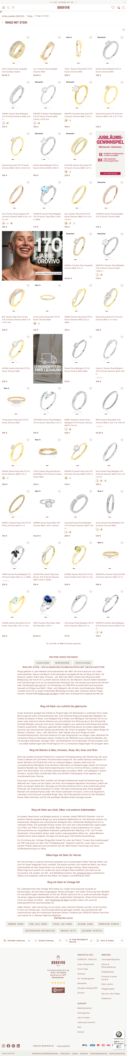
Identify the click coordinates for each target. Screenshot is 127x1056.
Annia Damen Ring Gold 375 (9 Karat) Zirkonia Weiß (46, 318)
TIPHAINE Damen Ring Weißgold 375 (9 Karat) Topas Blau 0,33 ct (47, 421)
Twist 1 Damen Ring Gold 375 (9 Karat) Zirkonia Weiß (78, 70)
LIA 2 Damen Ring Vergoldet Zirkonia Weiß (45, 70)
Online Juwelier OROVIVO (13, 16)
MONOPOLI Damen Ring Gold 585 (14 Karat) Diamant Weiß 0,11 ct (110, 575)
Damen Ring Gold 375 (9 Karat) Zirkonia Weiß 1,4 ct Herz (109, 318)
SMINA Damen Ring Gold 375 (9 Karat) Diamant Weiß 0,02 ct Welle (78, 319)
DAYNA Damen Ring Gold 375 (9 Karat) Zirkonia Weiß (16, 369)
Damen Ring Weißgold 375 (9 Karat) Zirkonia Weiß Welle (77, 369)
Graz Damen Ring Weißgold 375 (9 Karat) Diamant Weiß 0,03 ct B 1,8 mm (110, 474)
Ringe (30, 16)
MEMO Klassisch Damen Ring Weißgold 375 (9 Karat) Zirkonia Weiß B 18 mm (78, 422)
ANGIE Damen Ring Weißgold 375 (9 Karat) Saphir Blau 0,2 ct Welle (16, 575)
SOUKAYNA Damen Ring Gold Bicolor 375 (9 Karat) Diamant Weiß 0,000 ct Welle (46, 577)
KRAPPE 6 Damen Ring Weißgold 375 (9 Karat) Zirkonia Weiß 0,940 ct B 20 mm (47, 116)
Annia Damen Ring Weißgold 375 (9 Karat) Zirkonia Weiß (110, 524)
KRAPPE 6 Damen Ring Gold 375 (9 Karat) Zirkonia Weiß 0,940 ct (78, 472)
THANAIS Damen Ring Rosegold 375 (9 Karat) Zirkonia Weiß (109, 215)
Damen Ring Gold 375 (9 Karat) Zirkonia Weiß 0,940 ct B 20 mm (16, 166)
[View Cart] (123, 7)
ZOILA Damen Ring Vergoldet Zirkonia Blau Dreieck (14, 70)
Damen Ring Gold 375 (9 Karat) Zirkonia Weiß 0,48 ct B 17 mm (109, 115)
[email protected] (63, 1046)
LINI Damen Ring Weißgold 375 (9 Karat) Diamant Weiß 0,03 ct (79, 624)
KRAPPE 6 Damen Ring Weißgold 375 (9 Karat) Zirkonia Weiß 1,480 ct (110, 268)
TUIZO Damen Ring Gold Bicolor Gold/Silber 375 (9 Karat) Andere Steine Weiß (47, 474)
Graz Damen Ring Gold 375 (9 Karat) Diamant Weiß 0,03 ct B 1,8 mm (77, 216)
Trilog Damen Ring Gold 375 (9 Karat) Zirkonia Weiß (15, 421)
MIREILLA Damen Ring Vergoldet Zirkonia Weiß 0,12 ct (78, 266)
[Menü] (123, 1031)
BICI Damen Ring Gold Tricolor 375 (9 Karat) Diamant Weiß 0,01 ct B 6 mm (16, 319)
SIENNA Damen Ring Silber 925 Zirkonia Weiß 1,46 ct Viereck (46, 524)
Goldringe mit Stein (59, 900)
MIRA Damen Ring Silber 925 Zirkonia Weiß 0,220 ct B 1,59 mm (110, 421)
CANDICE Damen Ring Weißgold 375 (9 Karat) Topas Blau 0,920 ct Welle (47, 216)
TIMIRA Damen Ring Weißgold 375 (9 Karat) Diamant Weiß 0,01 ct (16, 116)
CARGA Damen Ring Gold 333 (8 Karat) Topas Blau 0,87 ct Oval (16, 624)
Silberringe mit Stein (48, 693)
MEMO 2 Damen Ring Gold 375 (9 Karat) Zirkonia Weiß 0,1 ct (16, 524)
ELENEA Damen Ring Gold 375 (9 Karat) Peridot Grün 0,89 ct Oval (78, 575)
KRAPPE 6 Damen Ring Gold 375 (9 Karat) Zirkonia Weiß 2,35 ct (78, 115)
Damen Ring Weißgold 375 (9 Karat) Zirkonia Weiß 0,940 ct (46, 166)
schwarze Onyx (84, 873)
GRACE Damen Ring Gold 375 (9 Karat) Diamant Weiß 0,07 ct (16, 472)
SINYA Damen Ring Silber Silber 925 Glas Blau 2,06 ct (46, 624)
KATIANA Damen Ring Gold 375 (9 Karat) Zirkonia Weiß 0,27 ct (78, 166)
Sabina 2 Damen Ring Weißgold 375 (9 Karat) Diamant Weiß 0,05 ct (110, 371)
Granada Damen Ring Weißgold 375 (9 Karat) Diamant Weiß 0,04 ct (78, 525)
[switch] (118, 1046)
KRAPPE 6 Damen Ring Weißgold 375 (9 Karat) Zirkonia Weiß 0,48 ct (110, 626)
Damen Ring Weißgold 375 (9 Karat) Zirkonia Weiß (108, 70)
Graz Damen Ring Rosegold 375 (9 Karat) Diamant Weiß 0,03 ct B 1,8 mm (16, 216)
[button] (123, 30)
